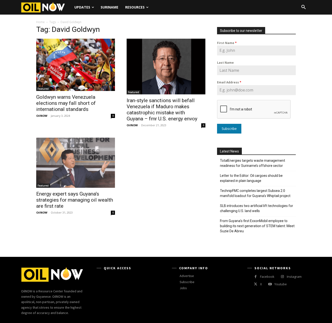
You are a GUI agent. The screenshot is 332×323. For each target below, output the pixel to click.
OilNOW (41, 115)
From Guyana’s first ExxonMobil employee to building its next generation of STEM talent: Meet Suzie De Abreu (257, 226)
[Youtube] (270, 284)
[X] (256, 284)
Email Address (229, 82)
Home (40, 22)
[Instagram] (282, 277)
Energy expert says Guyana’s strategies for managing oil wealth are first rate (74, 200)
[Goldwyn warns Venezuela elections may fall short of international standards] (75, 65)
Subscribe (229, 128)
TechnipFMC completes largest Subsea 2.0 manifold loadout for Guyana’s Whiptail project (255, 193)
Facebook (267, 276)
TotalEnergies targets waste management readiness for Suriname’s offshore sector (252, 163)
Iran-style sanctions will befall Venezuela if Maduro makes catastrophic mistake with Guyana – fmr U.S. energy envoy (162, 110)
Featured (43, 88)
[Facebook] (256, 277)
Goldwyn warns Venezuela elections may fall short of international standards (66, 103)
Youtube (280, 284)
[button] (303, 7)
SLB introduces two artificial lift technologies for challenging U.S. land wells (256, 208)
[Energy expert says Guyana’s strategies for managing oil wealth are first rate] (75, 163)
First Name (227, 43)
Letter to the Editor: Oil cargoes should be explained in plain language (251, 178)
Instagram (294, 276)
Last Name (225, 63)
